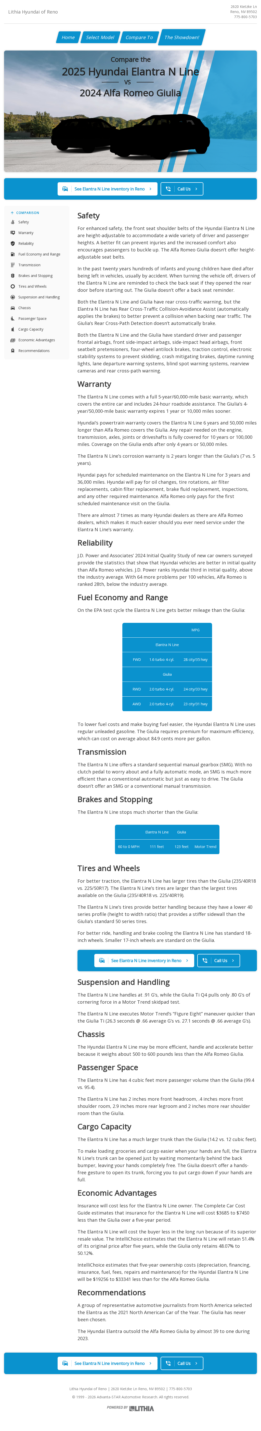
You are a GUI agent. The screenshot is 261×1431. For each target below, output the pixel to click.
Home (68, 37)
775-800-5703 (245, 16)
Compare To (139, 37)
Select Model (100, 37)
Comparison (27, 213)
